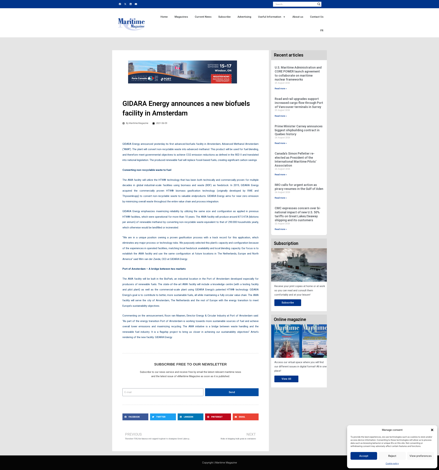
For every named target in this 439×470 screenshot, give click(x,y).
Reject (392, 455)
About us (297, 16)
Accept (363, 455)
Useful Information (269, 16)
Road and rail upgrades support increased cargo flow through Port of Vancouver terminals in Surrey (299, 103)
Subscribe (224, 16)
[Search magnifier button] (319, 4)
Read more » (281, 88)
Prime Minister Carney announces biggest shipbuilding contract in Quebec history (299, 130)
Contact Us (316, 16)
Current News (203, 16)
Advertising (244, 16)
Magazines (181, 16)
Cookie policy (392, 463)
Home (164, 16)
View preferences (421, 455)
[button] (432, 430)
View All (286, 378)
